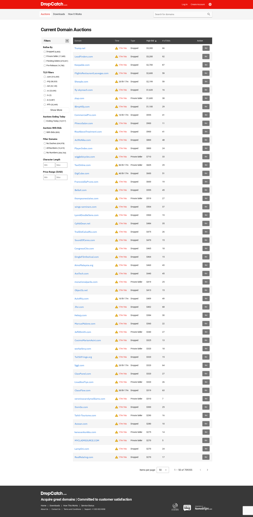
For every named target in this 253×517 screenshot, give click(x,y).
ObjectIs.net (81, 290)
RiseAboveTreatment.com (88, 131)
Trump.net (80, 48)
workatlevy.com (83, 348)
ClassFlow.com (82, 390)
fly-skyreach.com (84, 89)
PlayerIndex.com (83, 148)
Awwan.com (81, 423)
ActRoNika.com (83, 140)
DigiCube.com (82, 173)
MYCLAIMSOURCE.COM (87, 440)
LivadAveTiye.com (84, 382)
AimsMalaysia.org (84, 265)
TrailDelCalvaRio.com (86, 231)
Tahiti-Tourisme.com (85, 415)
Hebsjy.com (81, 315)
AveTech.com (82, 273)
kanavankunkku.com (85, 432)
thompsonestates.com (86, 198)
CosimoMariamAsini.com (88, 340)
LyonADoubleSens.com (87, 215)
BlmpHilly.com (82, 106)
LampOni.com (82, 448)
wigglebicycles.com (85, 156)
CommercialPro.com (85, 114)
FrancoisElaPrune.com (86, 181)
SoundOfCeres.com (85, 240)
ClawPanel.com (83, 373)
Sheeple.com (81, 81)
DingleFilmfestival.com (87, 256)
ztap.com (79, 98)
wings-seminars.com (85, 206)
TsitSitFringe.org (83, 357)
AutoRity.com (82, 298)
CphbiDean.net (82, 223)
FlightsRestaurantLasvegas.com (91, 73)
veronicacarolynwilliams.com (90, 398)
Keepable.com (82, 64)
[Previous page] (200, 469)
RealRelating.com (84, 457)
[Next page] (207, 469)
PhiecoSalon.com (84, 123)
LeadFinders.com (84, 56)
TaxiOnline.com (83, 165)
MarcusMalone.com (85, 323)
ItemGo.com (81, 407)
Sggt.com (79, 365)
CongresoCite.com (84, 248)
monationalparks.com (86, 281)
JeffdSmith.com (83, 331)
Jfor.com (79, 306)
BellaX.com (81, 190)
